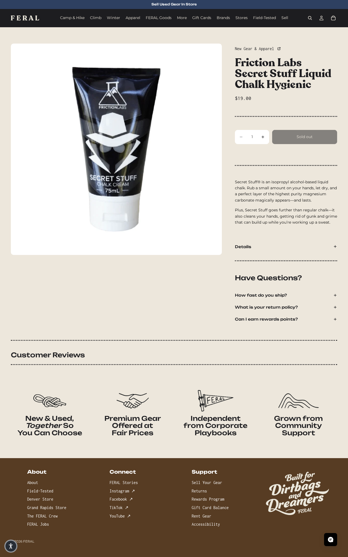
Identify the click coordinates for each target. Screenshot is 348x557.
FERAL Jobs (38, 524)
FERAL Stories (124, 482)
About (32, 482)
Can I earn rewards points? (266, 319)
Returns (199, 491)
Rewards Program (208, 499)
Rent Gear (201, 516)
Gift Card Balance (210, 507)
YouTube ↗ (120, 516)
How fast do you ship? (261, 295)
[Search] (310, 18)
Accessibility (206, 524)
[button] (10, 546)
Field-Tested (40, 491)
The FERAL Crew (42, 516)
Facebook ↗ (121, 499)
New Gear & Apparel (255, 48)
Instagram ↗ (122, 491)
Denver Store (40, 499)
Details (243, 246)
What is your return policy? (266, 307)
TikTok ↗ (119, 507)
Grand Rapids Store (46, 507)
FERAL (28, 541)
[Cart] (333, 18)
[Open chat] (330, 539)
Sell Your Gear (207, 482)
